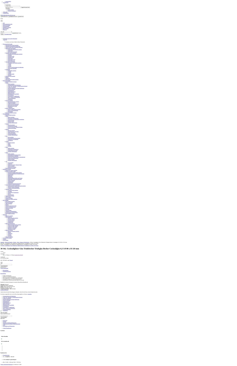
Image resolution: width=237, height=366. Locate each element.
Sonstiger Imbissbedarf (12, 151)
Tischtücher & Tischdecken (13, 192)
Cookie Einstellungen (7, 328)
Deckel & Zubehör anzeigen (13, 101)
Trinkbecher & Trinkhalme (13, 139)
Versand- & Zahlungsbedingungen (9, 322)
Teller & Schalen (11, 159)
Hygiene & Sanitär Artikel (10, 171)
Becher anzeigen (11, 84)
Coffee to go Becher (12, 87)
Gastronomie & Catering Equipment (12, 184)
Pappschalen (10, 58)
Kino (6, 136)
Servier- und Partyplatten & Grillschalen (16, 67)
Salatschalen (10, 50)
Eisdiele (7, 141)
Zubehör (9, 146)
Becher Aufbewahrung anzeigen (14, 109)
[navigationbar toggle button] (4, 16)
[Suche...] (15, 33)
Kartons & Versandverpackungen (14, 183)
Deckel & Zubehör (9, 100)
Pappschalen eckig (11, 59)
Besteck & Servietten (12, 128)
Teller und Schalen (11, 132)
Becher (6, 82)
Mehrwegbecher (11, 92)
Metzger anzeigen (11, 130)
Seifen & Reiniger (11, 180)
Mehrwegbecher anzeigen (13, 218)
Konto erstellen (11, 9)
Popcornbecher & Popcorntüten (14, 138)
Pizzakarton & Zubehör (12, 126)
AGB (4, 325)
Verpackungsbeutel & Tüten (10, 205)
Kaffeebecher (10, 222)
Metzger (7, 129)
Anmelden (30, 294)
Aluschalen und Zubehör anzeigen (14, 62)
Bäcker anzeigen (11, 117)
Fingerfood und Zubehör (10, 76)
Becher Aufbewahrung (9, 108)
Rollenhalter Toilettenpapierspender (15, 179)
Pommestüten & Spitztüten (13, 156)
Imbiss (6, 152)
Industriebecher (11, 90)
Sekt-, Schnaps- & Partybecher (14, 97)
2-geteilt (9, 64)
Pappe (9, 143)
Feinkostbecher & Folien (13, 150)
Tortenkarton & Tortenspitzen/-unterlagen (16, 119)
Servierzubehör (8, 210)
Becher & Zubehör (6, 25)
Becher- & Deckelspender (13, 110)
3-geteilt (9, 65)
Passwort (7, 7)
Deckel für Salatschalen (12, 51)
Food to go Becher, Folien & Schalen (15, 127)
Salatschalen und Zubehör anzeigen (15, 49)
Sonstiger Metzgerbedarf (12, 134)
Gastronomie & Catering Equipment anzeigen (17, 185)
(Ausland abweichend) (18, 255)
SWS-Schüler (9, 238)
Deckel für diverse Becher (13, 105)
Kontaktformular (6, 355)
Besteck (7, 77)
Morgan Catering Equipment (13, 187)
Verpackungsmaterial (12, 133)
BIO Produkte (5, 28)
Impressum (5, 320)
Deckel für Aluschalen (12, 68)
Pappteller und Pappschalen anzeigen (15, 54)
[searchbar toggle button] (21, 16)
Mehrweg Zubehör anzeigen (13, 231)
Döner (6, 147)
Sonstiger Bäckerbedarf (12, 122)
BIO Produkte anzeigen (10, 201)
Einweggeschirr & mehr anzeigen (11, 45)
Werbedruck (10, 99)
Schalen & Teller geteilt (12, 226)
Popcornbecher (11, 95)
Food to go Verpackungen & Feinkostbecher (16, 157)
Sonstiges (10, 235)
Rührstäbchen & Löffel (12, 106)
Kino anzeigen (11, 137)
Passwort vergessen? (12, 10)
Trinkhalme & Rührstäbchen (10, 211)
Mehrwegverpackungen (10, 223)
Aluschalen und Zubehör (10, 61)
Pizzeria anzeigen (11, 125)
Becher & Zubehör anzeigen (10, 81)
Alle (4, 23)
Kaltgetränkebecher (11, 91)
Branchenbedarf (6, 26)
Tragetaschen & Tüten (9, 195)
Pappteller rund (11, 57)
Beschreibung (5, 270)
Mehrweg (5, 29)
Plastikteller (7, 69)
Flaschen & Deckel (9, 208)
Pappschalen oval (11, 60)
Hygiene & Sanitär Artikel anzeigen (15, 172)
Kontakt (4, 321)
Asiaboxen (10, 163)
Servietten (10, 191)
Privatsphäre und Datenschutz (9, 326)
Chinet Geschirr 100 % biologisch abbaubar (13, 47)
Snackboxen (10, 140)
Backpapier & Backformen (13, 118)
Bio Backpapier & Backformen (11, 212)
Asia (6, 161)
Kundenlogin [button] (5, 2)
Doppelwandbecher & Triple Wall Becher (16, 88)
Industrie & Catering (7, 27)
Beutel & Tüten (11, 121)
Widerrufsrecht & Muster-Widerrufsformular (11, 323)
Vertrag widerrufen (4, 364)
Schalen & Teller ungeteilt (13, 225)
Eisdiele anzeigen (11, 142)
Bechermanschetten (11, 102)
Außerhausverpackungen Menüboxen (12, 46)
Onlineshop (10, 364)
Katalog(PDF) (8, 1)
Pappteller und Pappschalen (10, 52)
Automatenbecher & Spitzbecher (14, 85)
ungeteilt (9, 66)
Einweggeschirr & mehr (7, 24)
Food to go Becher (11, 89)
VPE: (1, 262)
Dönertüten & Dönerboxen (13, 149)
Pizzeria (7, 123)
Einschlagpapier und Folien (13, 131)
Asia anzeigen (10, 162)
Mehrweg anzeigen (9, 215)
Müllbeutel (10, 175)
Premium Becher (11, 220)
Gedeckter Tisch (8, 189)
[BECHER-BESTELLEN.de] (7, 15)
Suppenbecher (10, 221)
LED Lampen (8, 197)
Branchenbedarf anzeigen (10, 115)
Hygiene (9, 234)
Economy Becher (11, 219)
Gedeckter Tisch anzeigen (13, 190)
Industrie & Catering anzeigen (11, 170)
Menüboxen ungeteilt (12, 228)
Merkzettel (5, 12)
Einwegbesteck (11, 194)
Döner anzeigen (11, 148)
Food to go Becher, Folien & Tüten (15, 164)
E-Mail (6, 6)
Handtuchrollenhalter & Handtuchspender (16, 173)
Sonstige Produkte (9, 198)
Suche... (20, 33)
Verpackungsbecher (12, 98)
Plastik (9, 144)
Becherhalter (10, 111)
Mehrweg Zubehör (9, 230)
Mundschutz (10, 177)
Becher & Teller (11, 120)
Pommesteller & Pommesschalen (14, 154)
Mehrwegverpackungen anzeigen (14, 224)
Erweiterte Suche (8, 34)
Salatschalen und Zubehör (10, 48)
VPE (1, 263)
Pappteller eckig (11, 56)
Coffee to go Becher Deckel (13, 103)
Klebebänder (10, 182)
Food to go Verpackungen (10, 206)
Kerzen (9, 193)
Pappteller (10, 55)
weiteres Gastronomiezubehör (14, 188)
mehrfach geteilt (11, 74)
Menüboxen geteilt (11, 229)
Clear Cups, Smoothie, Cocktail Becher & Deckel (17, 86)
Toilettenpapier (11, 181)
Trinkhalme (7, 78)
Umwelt (4, 238)
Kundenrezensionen (7, 271)
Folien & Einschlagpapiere (13, 158)
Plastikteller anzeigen (12, 70)
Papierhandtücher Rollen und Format (15, 178)
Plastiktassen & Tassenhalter (13, 93)
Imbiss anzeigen (11, 153)
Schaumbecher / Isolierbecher (13, 96)
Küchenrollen (10, 174)
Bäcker (6, 116)
